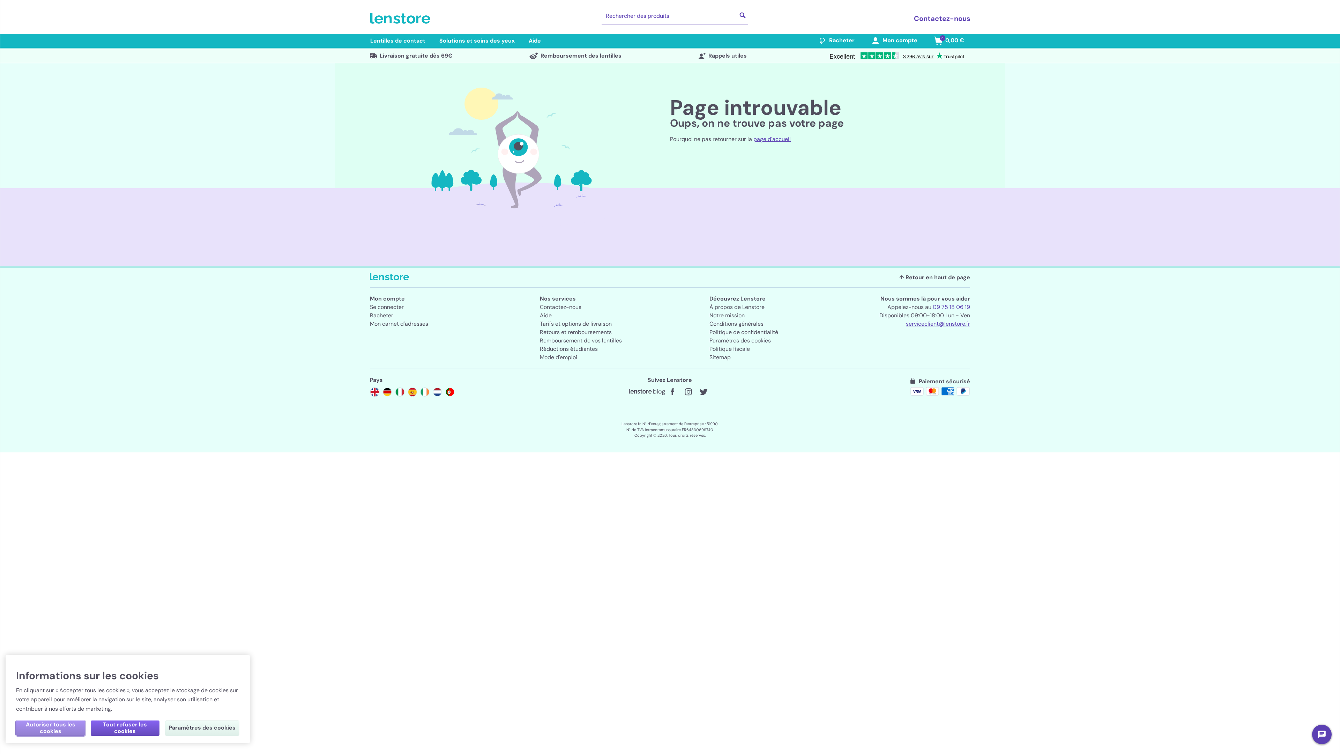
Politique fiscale (729, 349)
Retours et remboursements (576, 332)
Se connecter (387, 307)
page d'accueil (772, 139)
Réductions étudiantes (569, 349)
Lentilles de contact (397, 40)
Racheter (842, 40)
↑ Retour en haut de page (934, 277)
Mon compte (900, 40)
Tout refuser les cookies (125, 728)
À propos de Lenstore (737, 307)
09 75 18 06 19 (951, 307)
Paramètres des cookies (740, 340)
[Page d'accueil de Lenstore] (401, 18)
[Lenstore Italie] (400, 392)
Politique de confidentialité (743, 332)
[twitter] (703, 392)
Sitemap (720, 357)
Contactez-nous (942, 18)
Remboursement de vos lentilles (581, 340)
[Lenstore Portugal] (450, 392)
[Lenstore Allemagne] (387, 392)
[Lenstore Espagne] (412, 392)
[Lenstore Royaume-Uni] (375, 392)
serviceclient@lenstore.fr (938, 323)
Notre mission (727, 315)
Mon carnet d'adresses (399, 323)
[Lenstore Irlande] (425, 392)
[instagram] (688, 392)
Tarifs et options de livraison (576, 323)
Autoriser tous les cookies (50, 728)
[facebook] (672, 392)
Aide (535, 40)
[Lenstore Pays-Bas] (437, 392)
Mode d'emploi (558, 357)
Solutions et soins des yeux (477, 40)
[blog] (647, 392)
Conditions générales (736, 323)
